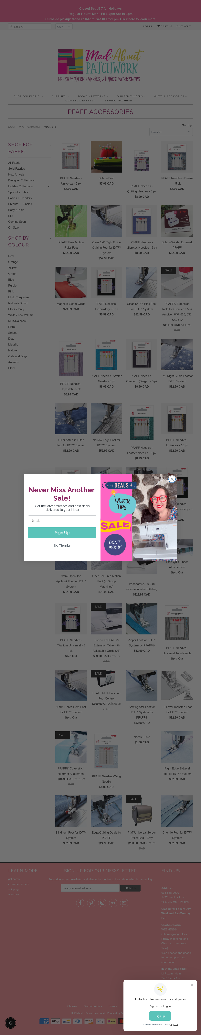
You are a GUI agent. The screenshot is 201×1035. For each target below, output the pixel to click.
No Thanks (62, 545)
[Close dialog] (172, 479)
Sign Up (62, 532)
